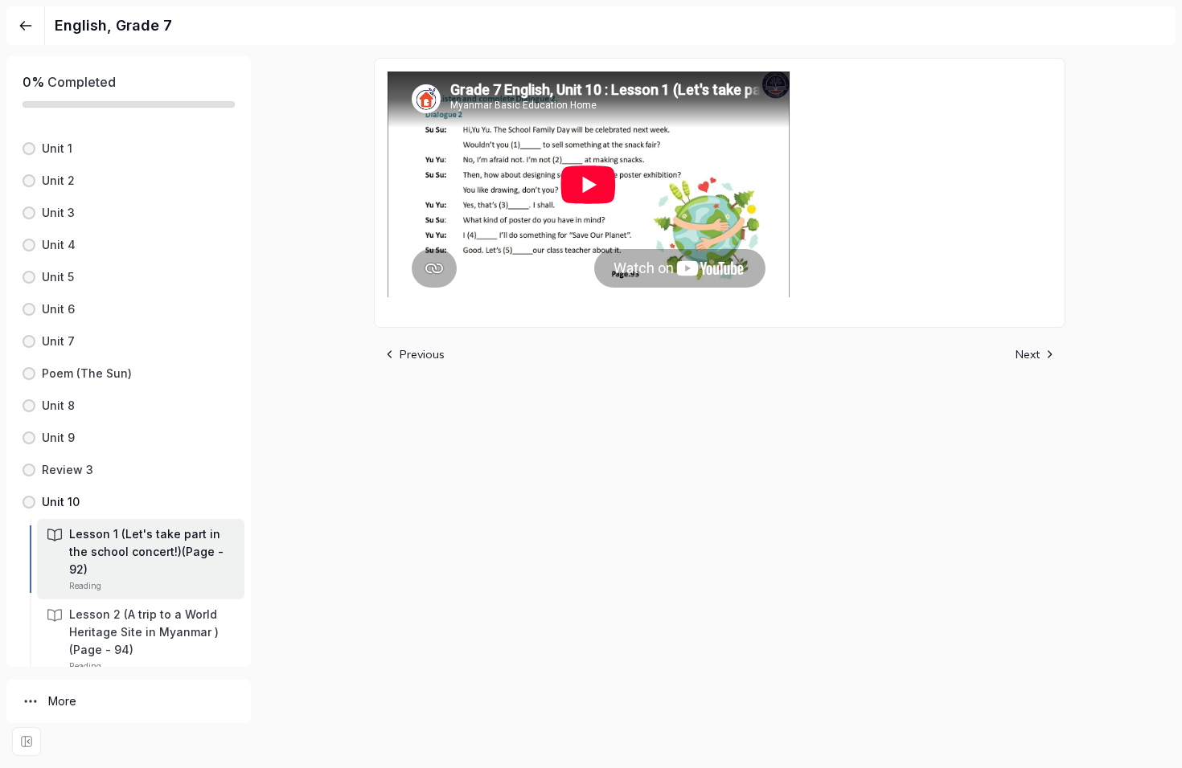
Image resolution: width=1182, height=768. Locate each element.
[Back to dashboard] (25, 25)
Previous (422, 354)
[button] (128, 148)
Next (1028, 354)
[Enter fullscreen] (26, 741)
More (62, 701)
